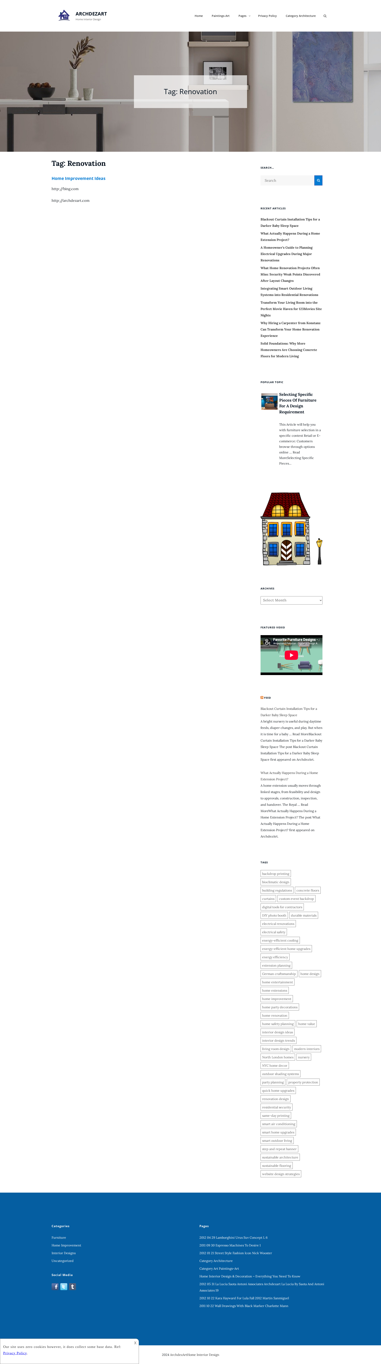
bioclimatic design (275, 882)
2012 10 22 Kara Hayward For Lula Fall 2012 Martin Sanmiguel (244, 1298)
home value (306, 1024)
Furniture (59, 1237)
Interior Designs (64, 1253)
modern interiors (306, 1049)
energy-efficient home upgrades (286, 949)
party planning (273, 1082)
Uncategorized (63, 1261)
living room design (276, 1049)
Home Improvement (66, 1245)
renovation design (275, 1099)
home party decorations (279, 1007)
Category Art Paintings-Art (219, 1268)
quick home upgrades (278, 1091)
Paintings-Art (221, 16)
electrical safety (273, 932)
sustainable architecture (280, 1157)
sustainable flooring (276, 1166)
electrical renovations (278, 924)
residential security (276, 1107)
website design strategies (281, 1174)
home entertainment (277, 982)
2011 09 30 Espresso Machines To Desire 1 (230, 1245)
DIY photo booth (274, 915)
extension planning (276, 965)
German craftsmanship (279, 974)
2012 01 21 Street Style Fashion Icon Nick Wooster (235, 1253)
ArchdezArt (91, 13)
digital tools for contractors (282, 907)
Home (199, 16)
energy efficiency (275, 957)
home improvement (276, 999)
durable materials (304, 915)
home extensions (274, 990)
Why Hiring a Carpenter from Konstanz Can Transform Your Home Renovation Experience (290, 329)
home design (309, 974)
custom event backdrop (296, 899)
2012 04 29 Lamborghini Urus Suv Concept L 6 (233, 1237)
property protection (303, 1082)
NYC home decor (274, 1065)
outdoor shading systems (280, 1074)
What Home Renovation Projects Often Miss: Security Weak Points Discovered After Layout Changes (290, 274)
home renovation (274, 1015)
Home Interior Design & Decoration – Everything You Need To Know (249, 1276)
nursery (304, 1057)
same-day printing (276, 1116)
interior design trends (278, 1040)
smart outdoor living (277, 1141)
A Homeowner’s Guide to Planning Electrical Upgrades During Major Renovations (287, 253)
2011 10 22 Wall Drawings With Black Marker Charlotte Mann (243, 1306)
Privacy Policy (267, 16)
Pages (242, 16)
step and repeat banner (279, 1149)
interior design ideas (277, 1032)
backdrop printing (275, 874)
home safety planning (278, 1024)
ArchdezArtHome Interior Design (194, 1355)
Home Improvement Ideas (78, 178)
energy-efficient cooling (280, 940)
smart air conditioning (278, 1124)
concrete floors (307, 890)
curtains (268, 899)
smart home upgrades (278, 1132)
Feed (267, 697)
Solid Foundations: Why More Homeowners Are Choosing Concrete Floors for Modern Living (289, 349)
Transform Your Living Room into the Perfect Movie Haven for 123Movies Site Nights (291, 308)
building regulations (277, 890)
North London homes (277, 1057)
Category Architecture (301, 16)
